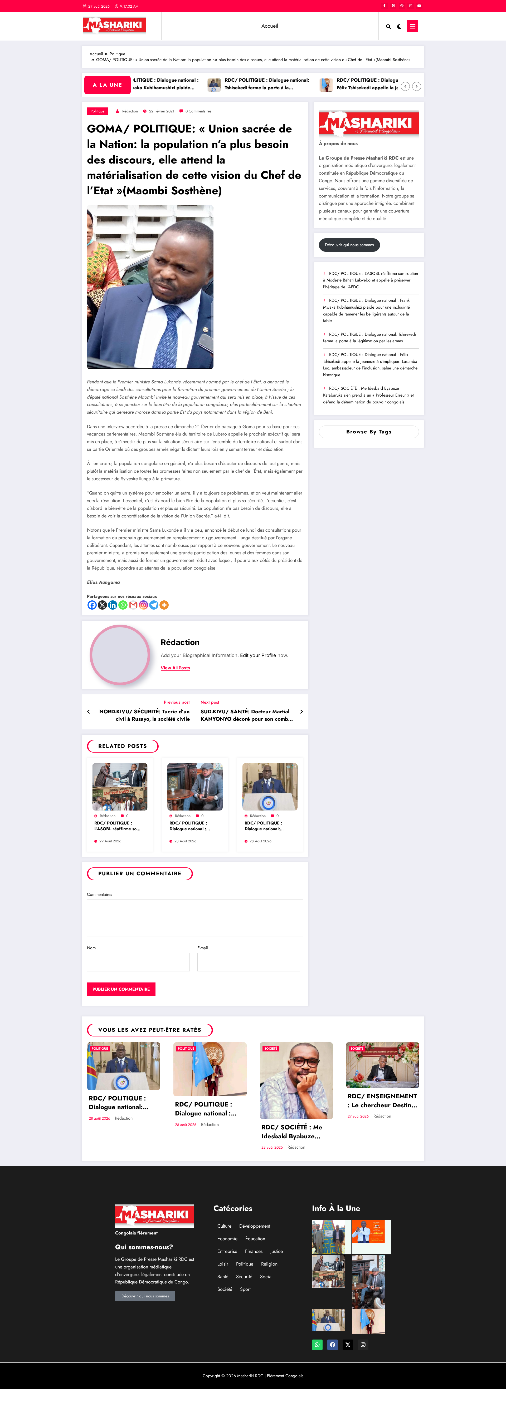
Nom (91, 948)
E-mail (202, 948)
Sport (245, 1289)
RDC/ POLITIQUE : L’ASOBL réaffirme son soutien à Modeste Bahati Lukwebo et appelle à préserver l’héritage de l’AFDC (116, 826)
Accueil (269, 26)
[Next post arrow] (301, 712)
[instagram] (410, 6)
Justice (276, 1251)
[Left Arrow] (405, 86)
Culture (224, 1226)
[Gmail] (133, 605)
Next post (210, 702)
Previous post (177, 702)
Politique (97, 111)
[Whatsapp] (123, 605)
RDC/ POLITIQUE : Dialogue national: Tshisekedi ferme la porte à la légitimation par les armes (238, 84)
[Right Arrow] (416, 86)
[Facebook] (92, 605)
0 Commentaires (198, 111)
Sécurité (244, 1276)
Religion (269, 1264)
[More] (164, 605)
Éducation (255, 1238)
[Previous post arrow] (88, 712)
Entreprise (227, 1251)
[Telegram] (153, 605)
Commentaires (99, 894)
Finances (253, 1251)
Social (266, 1276)
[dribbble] (402, 6)
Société (270, 1048)
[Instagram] (143, 605)
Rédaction (130, 111)
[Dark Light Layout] (399, 26)
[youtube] (419, 6)
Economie (227, 1238)
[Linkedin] (112, 605)
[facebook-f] (384, 6)
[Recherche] (388, 26)
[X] (102, 605)
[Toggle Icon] (412, 26)
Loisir (222, 1264)
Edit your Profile (258, 655)
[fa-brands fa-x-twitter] (393, 6)
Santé (222, 1276)
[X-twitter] (348, 1345)
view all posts (175, 667)
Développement (254, 1226)
